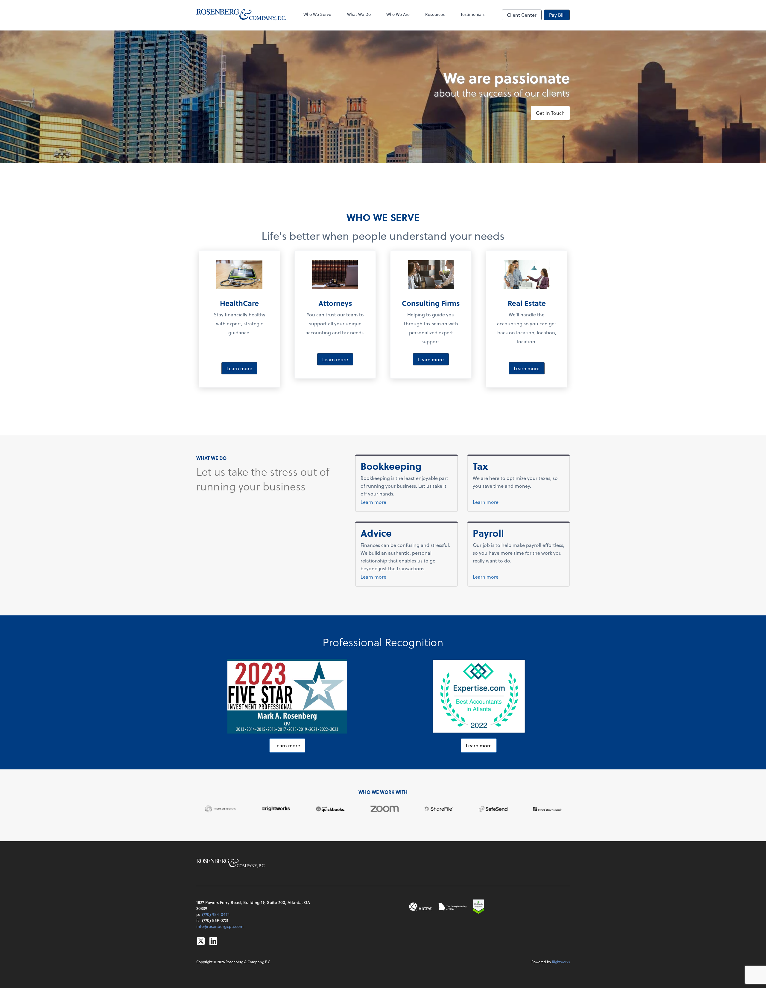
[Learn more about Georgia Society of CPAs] (452, 906)
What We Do (359, 14)
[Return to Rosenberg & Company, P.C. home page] (241, 15)
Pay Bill (557, 14)
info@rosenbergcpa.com (220, 926)
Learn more (239, 368)
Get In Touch (550, 112)
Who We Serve (317, 14)
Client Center (521, 14)
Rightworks (561, 961)
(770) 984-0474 (216, 914)
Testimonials (472, 14)
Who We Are (398, 14)
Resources (435, 14)
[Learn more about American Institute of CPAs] (420, 906)
